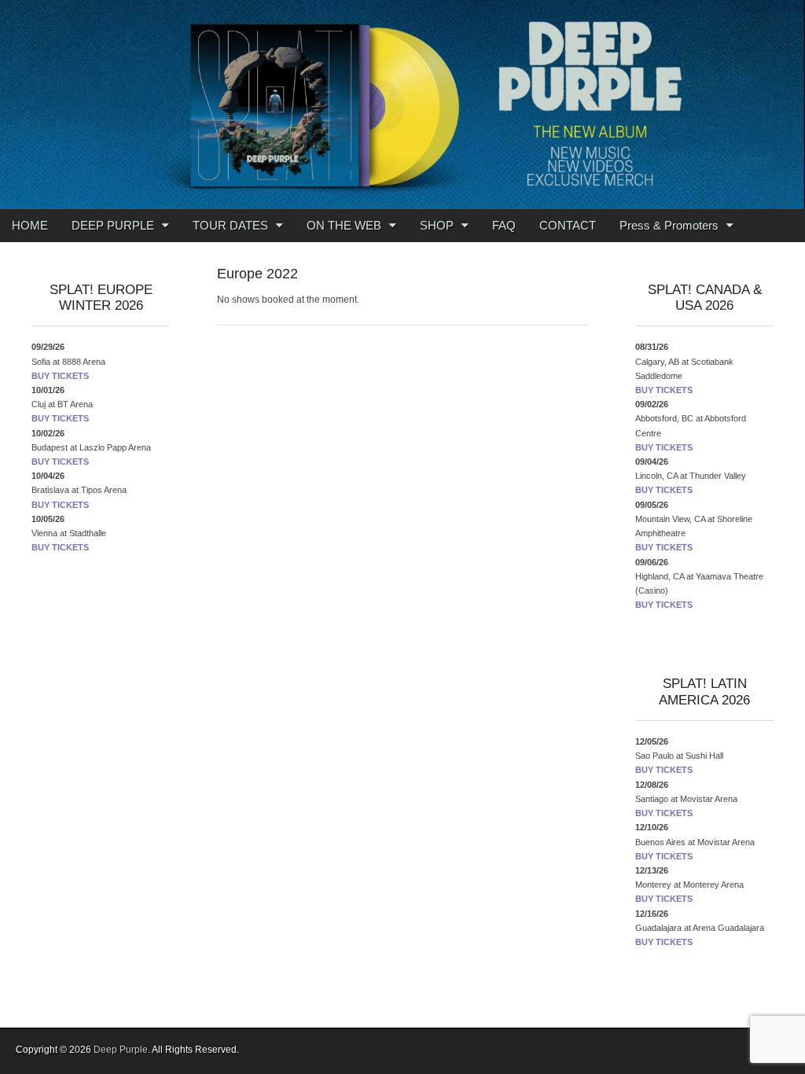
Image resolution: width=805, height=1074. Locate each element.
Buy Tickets (60, 376)
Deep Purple (121, 1049)
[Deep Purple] (402, 104)
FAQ (504, 225)
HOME (30, 225)
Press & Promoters (669, 225)
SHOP (437, 225)
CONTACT (567, 225)
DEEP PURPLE (113, 225)
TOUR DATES (230, 225)
